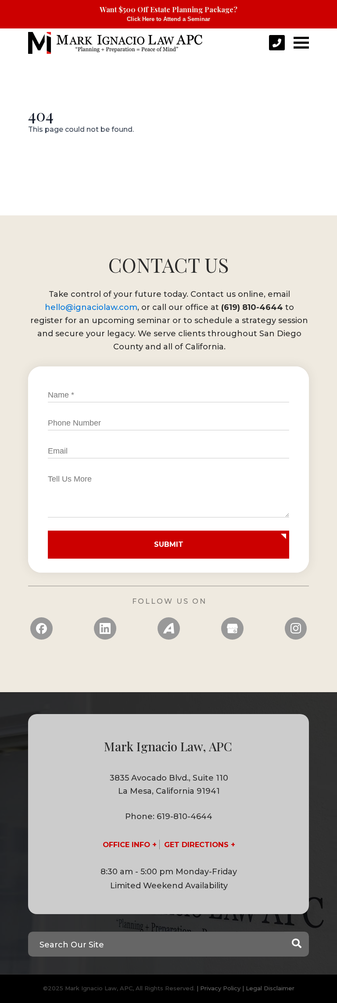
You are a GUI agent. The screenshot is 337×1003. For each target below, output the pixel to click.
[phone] (277, 42)
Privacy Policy (220, 988)
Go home (56, 157)
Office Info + (130, 844)
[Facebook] (41, 628)
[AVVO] (169, 628)
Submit (168, 544)
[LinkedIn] (105, 628)
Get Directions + (199, 844)
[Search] (296, 944)
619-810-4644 (184, 816)
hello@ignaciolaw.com (91, 307)
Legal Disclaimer (270, 988)
